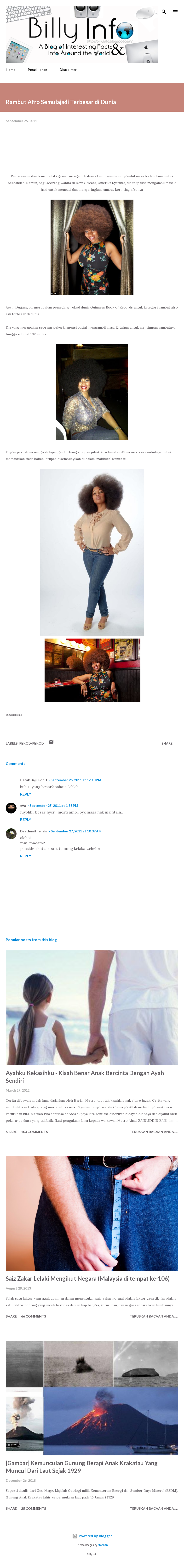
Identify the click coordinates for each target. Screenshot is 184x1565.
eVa (23, 805)
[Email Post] (51, 743)
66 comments (33, 1316)
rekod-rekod (31, 743)
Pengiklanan (37, 69)
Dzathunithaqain (33, 831)
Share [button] (166, 743)
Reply (25, 794)
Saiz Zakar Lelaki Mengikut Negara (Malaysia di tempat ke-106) (88, 1278)
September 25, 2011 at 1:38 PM (53, 805)
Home (10, 69)
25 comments (33, 1508)
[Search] (164, 8)
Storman (103, 1545)
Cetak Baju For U (33, 780)
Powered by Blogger (95, 1536)
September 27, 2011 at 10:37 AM (76, 831)
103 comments (34, 1132)
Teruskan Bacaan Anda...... (154, 1132)
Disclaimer (68, 69)
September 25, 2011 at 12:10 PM (76, 780)
